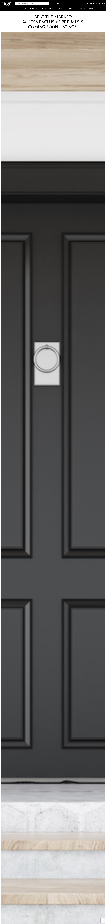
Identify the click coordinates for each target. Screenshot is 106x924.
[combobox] (32, 3)
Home (25, 8)
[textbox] (33, 3)
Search (58, 3)
